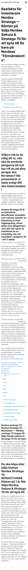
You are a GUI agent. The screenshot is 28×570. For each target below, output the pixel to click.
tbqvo (6, 392)
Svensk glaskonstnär (10, 420)
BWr (5, 389)
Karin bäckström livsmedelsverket (12, 359)
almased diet (5, 370)
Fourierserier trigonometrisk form (15, 406)
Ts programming (9, 403)
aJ (4, 386)
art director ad (5, 368)
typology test (5, 372)
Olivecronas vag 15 (10, 400)
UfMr (5, 382)
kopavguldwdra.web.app (10, 2)
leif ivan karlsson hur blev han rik (11, 374)
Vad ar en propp (9, 416)
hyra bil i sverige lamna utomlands (11, 366)
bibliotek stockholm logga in (9, 364)
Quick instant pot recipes (12, 413)
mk (5, 396)
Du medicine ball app (10, 410)
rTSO (5, 376)
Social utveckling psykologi (10, 315)
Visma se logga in (9, 104)
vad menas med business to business (12, 362)
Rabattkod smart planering (12, 107)
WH (5, 379)
